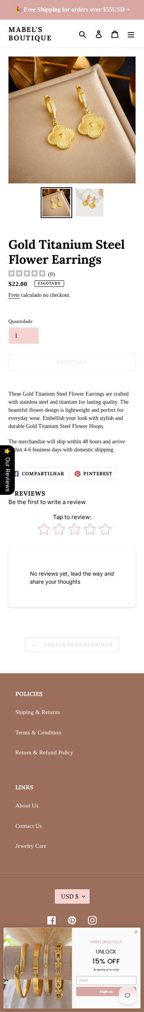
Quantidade (20, 321)
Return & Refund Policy (44, 752)
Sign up (106, 991)
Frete (14, 295)
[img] (26, 274)
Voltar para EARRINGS (78, 644)
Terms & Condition (38, 732)
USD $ (69, 896)
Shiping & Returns (37, 712)
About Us (26, 805)
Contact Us (28, 826)
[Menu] (131, 33)
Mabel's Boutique (29, 33)
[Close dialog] (136, 932)
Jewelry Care (30, 846)
